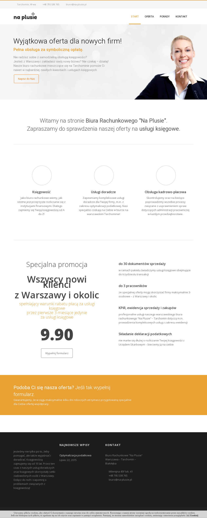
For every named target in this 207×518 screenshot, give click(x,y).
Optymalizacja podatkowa (75, 455)
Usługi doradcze (103, 192)
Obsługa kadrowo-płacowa (165, 192)
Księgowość (41, 192)
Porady (165, 16)
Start (135, 16)
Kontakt (181, 16)
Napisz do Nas (26, 79)
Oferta (149, 16)
